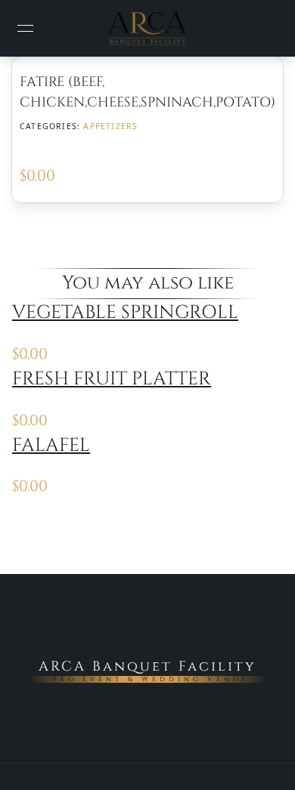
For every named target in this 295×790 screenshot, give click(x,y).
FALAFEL (51, 445)
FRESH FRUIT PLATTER (111, 378)
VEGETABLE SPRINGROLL (125, 312)
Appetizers (110, 126)
